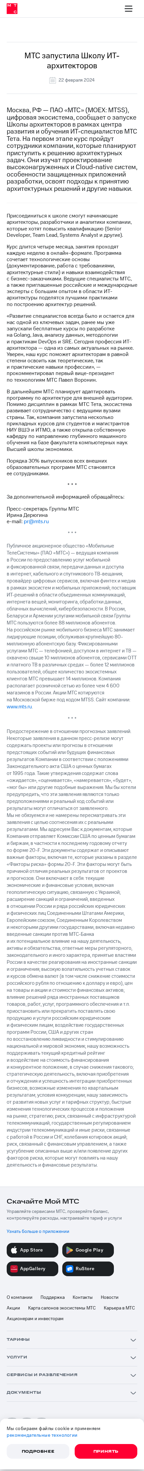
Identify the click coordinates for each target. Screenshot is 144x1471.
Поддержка (53, 1297)
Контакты (83, 1297)
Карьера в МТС (119, 1308)
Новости (110, 1297)
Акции (13, 1308)
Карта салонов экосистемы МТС (62, 1308)
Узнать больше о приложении (38, 1231)
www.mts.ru (19, 706)
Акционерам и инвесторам (35, 1318)
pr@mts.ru (36, 521)
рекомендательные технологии (42, 1435)
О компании (19, 1297)
